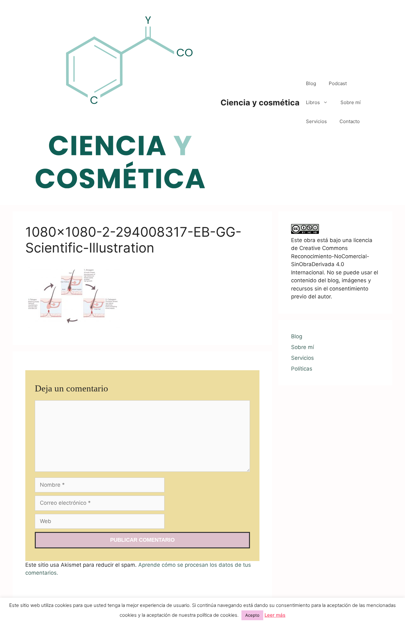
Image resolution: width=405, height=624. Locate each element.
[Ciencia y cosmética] (120, 102)
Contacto (350, 121)
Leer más (275, 615)
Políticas (301, 368)
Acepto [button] (252, 615)
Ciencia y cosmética (260, 102)
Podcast (338, 83)
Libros (313, 102)
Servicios (316, 121)
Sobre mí (350, 102)
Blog (311, 83)
